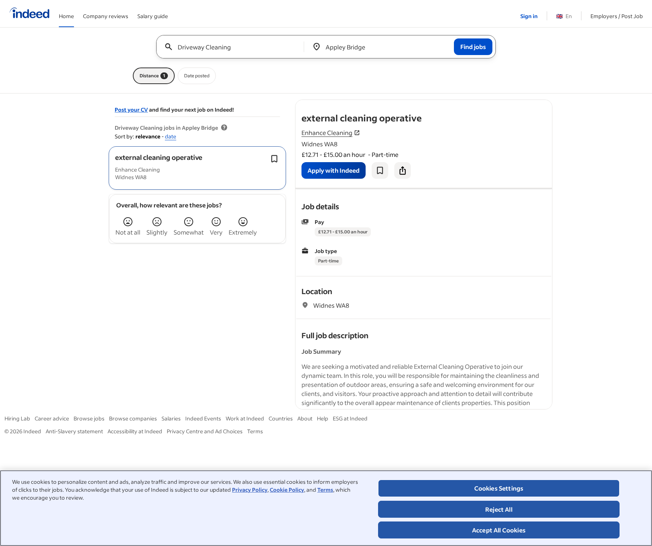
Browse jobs (89, 418)
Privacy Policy (250, 489)
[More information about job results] (224, 128)
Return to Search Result (502, 104)
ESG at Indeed (350, 418)
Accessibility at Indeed (135, 431)
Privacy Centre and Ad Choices (205, 431)
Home (66, 16)
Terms (325, 489)
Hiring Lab (17, 418)
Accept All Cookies (499, 530)
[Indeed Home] (29, 14)
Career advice (52, 418)
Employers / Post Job (616, 16)
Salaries (171, 418)
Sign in (529, 16)
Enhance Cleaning (326, 132)
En (564, 16)
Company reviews (105, 16)
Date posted (196, 75)
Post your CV (131, 109)
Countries (281, 418)
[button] (158, 157)
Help (322, 418)
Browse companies (133, 418)
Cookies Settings (499, 488)
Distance (152, 75)
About (304, 418)
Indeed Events (203, 418)
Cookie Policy (287, 489)
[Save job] (380, 170)
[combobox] (233, 46)
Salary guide (152, 16)
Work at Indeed (245, 418)
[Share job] (402, 170)
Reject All (498, 509)
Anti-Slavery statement (74, 431)
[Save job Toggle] (274, 158)
